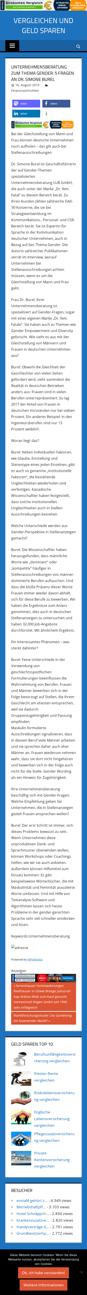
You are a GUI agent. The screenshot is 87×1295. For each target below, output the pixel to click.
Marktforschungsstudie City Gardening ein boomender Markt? (42, 1018)
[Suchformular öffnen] (78, 46)
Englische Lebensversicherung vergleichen (52, 1118)
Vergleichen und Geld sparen (43, 25)
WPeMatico (35, 959)
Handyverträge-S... (33, 1226)
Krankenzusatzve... (33, 1220)
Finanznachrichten (25, 90)
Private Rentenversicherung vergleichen (52, 1159)
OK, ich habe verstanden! (43, 1272)
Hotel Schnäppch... (33, 1213)
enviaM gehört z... (32, 1200)
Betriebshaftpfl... (31, 1206)
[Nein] (81, 1272)
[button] (26, 103)
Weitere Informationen (43, 1284)
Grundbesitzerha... (33, 1233)
